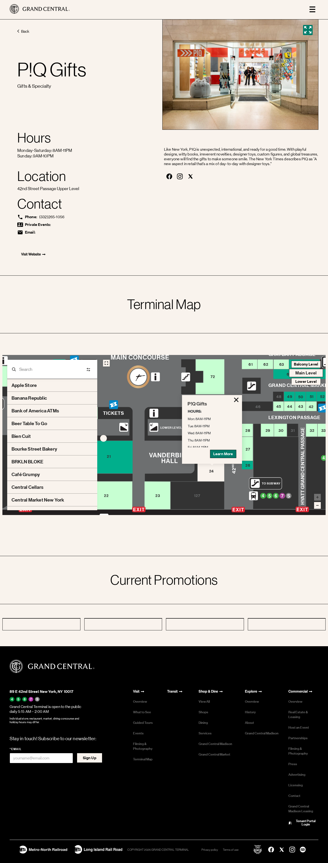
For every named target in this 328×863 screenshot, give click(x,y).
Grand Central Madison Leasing (300, 808)
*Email (16, 749)
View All (204, 702)
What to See (142, 712)
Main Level (306, 372)
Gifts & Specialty (34, 86)
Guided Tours (143, 723)
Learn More (223, 454)
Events (138, 733)
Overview (140, 702)
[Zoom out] (317, 505)
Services (205, 733)
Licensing (295, 785)
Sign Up (89, 758)
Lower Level (306, 381)
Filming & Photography (142, 746)
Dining (203, 723)
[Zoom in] (317, 497)
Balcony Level (306, 364)
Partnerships (298, 738)
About (249, 723)
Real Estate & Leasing (298, 714)
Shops (203, 712)
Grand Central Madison (215, 744)
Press (292, 764)
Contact (294, 796)
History (250, 712)
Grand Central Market (214, 754)
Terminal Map (142, 759)
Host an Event (298, 728)
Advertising (296, 775)
